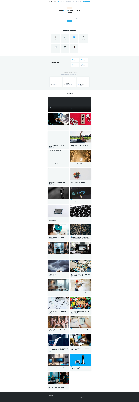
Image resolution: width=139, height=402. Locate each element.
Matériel (76, 1)
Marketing (73, 1)
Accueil (59, 1)
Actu (61, 1)
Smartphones (79, 1)
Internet (67, 1)
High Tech (63, 1)
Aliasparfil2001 (52, 1)
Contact (81, 397)
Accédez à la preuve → (86, 1)
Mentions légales (82, 396)
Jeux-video (69, 1)
